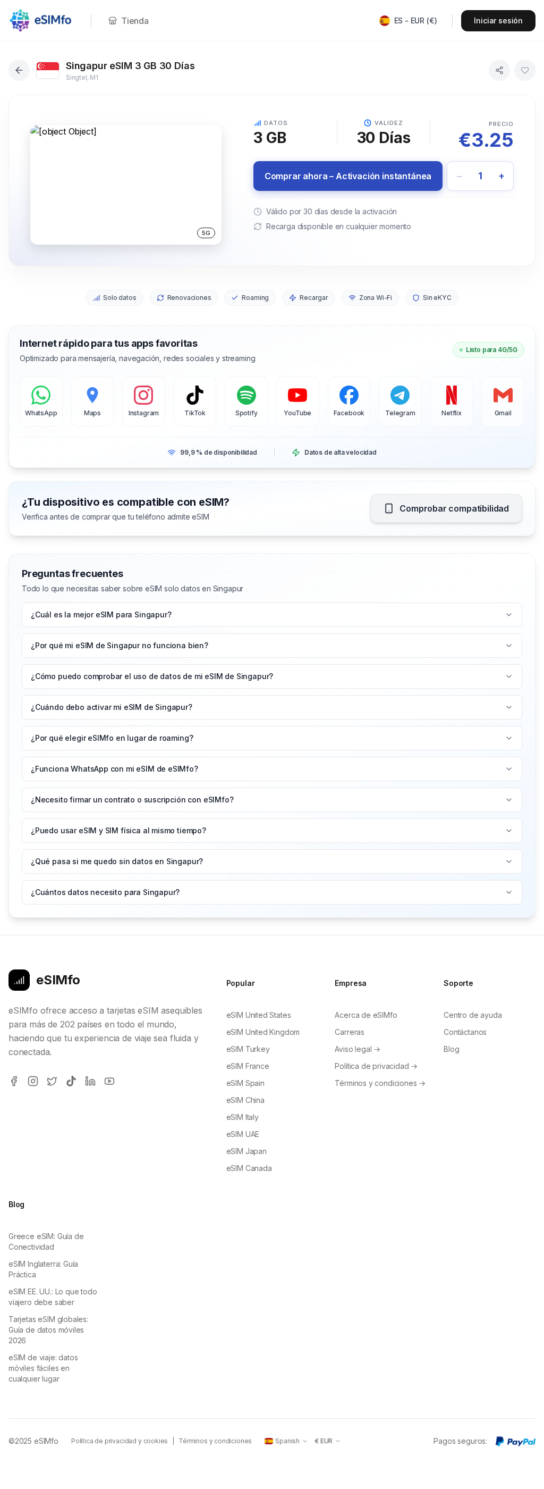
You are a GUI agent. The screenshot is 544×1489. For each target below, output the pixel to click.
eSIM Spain (245, 1083)
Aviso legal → (357, 1048)
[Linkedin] (90, 1081)
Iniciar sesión (498, 20)
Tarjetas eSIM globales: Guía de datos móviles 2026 (48, 1330)
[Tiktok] (71, 1081)
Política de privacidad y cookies (119, 1441)
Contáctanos (465, 1031)
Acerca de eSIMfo (366, 1014)
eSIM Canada (249, 1168)
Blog (451, 1048)
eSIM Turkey (248, 1048)
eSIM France (247, 1065)
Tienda (135, 20)
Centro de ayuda (473, 1014)
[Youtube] (109, 1081)
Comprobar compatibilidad (454, 508)
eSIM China (245, 1100)
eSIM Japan (246, 1151)
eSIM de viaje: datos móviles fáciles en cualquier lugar (43, 1368)
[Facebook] (13, 1081)
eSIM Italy (242, 1117)
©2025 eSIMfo (33, 1440)
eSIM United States (258, 1014)
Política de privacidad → (376, 1065)
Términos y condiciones (215, 1441)
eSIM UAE (243, 1134)
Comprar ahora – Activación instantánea (348, 176)
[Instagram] (33, 1081)
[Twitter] (52, 1081)
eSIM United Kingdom (263, 1031)
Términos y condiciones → (380, 1083)
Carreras (349, 1031)
